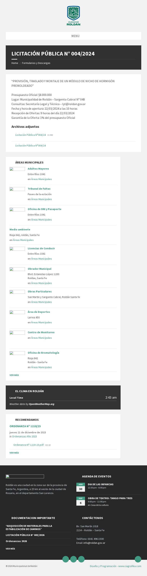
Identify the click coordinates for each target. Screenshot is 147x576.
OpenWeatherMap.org (41, 404)
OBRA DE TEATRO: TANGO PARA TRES (110, 498)
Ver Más (14, 375)
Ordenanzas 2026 (16, 541)
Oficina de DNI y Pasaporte (44, 209)
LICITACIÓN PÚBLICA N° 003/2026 (25, 535)
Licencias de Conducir (41, 248)
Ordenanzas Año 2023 (24, 436)
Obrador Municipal (39, 268)
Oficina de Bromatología (43, 352)
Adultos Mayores (38, 168)
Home (14, 63)
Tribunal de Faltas (39, 188)
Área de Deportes (39, 312)
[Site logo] (73, 25)
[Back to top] (138, 559)
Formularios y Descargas (36, 63)
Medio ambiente (20, 229)
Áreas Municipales (41, 179)
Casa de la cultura (100, 505)
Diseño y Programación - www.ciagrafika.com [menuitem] (115, 566)
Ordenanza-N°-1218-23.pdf (28, 444)
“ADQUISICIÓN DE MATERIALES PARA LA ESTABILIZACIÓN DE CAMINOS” (29, 527)
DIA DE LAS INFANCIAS (101, 484)
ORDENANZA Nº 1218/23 (25, 426)
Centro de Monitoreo (41, 332)
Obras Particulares (40, 291)
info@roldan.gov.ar (94, 543)
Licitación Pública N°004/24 (30, 135)
